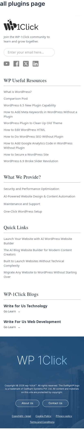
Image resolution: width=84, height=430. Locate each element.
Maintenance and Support (22, 204)
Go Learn (12, 311)
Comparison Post (16, 98)
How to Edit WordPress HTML (24, 130)
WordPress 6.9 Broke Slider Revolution (31, 161)
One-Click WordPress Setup (23, 211)
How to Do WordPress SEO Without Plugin (33, 136)
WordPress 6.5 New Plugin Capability (30, 105)
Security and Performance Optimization (31, 189)
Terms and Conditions (42, 421)
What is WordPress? (18, 92)
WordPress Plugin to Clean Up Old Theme (33, 123)
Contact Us (55, 403)
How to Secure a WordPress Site (26, 154)
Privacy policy (64, 416)
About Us (27, 403)
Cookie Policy (43, 416)
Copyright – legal (21, 416)
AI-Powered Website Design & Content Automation (39, 196)
